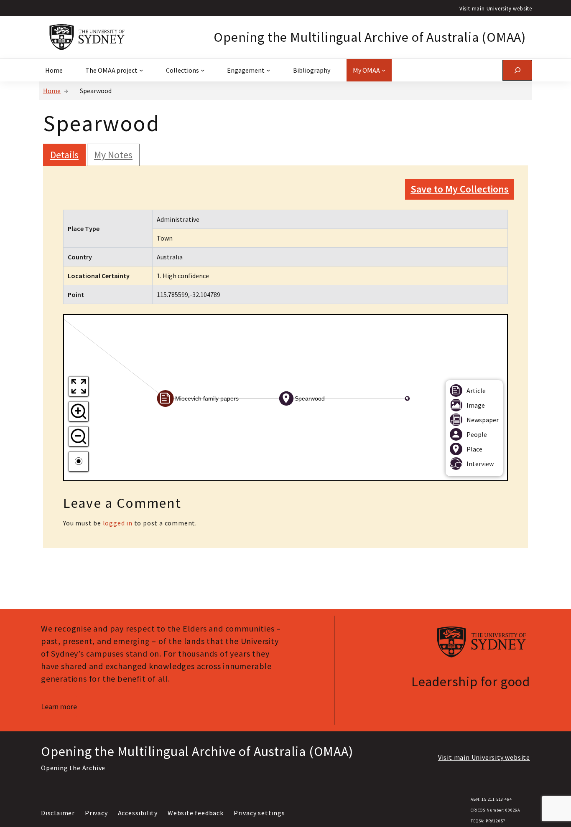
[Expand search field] (517, 70)
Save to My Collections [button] (459, 189)
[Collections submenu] (203, 70)
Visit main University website (495, 8)
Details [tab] (64, 154)
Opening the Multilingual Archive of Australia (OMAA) (370, 37)
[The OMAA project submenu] (141, 70)
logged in (118, 523)
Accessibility (138, 813)
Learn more (59, 706)
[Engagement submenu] (268, 70)
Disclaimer (58, 813)
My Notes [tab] (113, 154)
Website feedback (196, 813)
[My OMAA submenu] (384, 70)
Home (52, 90)
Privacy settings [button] (259, 813)
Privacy (96, 813)
